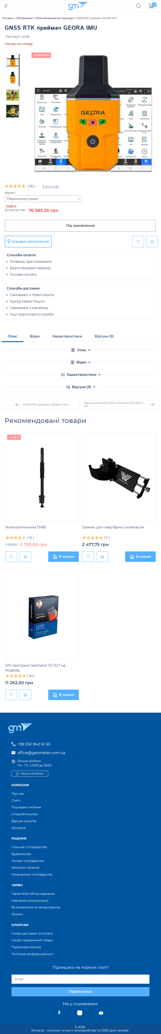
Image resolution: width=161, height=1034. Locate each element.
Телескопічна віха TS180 (25, 527)
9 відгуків (50, 186)
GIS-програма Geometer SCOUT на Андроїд (35, 667)
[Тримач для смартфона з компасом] (119, 477)
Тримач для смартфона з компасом (113, 527)
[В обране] (138, 241)
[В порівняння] (152, 241)
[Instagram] (79, 1013)
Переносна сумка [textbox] (22, 199)
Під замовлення (80, 226)
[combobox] (43, 198)
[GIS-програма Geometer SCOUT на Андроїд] (42, 615)
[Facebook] (59, 1013)
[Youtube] (101, 1013)
